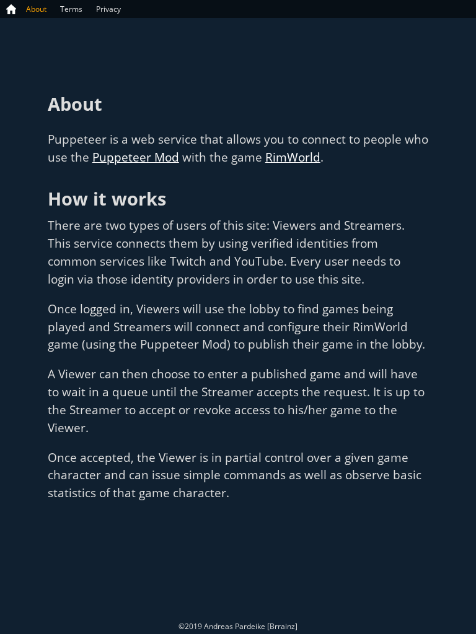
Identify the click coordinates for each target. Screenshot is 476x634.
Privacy (108, 9)
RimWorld (292, 157)
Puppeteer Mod (135, 157)
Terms (71, 9)
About (36, 9)
